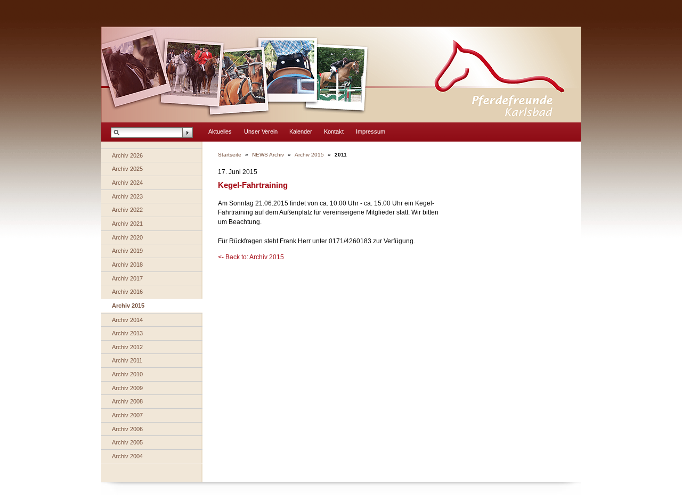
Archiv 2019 (127, 251)
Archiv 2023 (127, 196)
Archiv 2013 (127, 333)
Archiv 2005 (127, 442)
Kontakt (334, 131)
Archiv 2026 (127, 155)
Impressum (370, 131)
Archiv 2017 (127, 278)
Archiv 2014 (127, 320)
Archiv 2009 (127, 388)
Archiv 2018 (127, 264)
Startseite (229, 155)
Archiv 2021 (127, 223)
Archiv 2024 (127, 182)
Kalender (300, 131)
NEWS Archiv (268, 155)
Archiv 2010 (127, 374)
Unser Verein (261, 131)
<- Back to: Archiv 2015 (251, 256)
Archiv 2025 (127, 169)
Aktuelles (220, 131)
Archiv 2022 (127, 210)
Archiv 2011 (127, 360)
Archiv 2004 (127, 456)
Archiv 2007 (127, 415)
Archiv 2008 (127, 401)
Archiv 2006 (127, 429)
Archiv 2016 (127, 291)
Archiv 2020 (127, 237)
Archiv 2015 (128, 305)
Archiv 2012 (127, 347)
